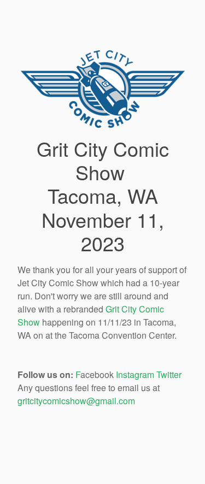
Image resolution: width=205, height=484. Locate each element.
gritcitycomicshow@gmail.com (76, 400)
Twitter (168, 374)
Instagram (135, 374)
